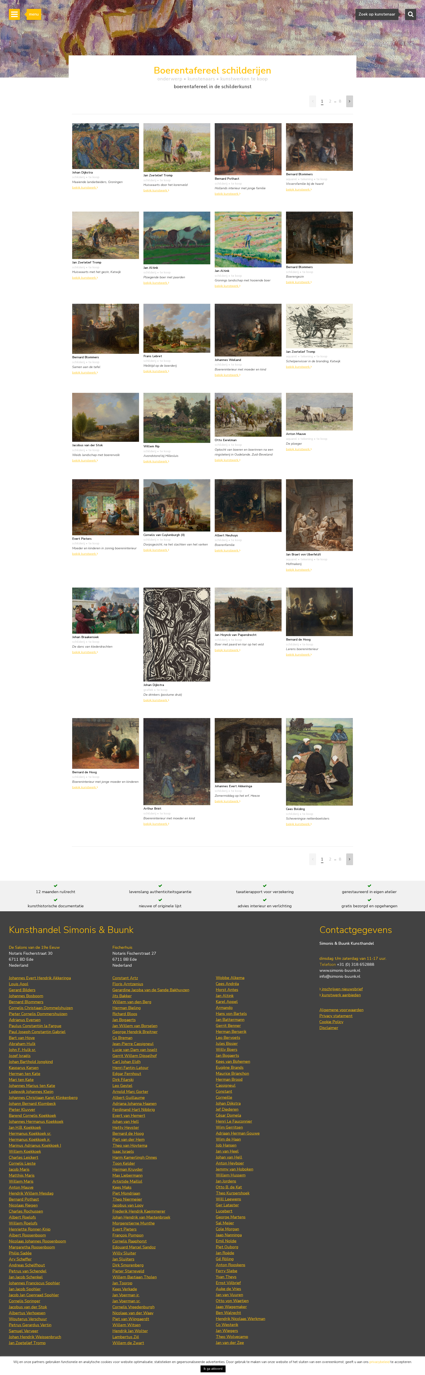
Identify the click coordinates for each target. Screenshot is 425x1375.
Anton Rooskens (230, 1265)
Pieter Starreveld (128, 1271)
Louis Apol (18, 984)
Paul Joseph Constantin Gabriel (37, 1031)
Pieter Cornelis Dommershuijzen (38, 1014)
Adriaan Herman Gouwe (238, 1133)
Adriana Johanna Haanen (134, 1103)
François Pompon (127, 1235)
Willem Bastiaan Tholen (134, 1277)
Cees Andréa (227, 983)
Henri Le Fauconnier (234, 1121)
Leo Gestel (122, 1085)
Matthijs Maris (22, 1175)
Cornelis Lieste (22, 1163)
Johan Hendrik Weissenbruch (35, 1337)
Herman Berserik (231, 1031)
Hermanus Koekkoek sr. (30, 1133)
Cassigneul (226, 1085)
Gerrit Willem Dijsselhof (134, 1055)
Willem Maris (21, 1181)
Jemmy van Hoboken (234, 1169)
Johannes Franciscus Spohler (34, 1283)
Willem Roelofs (23, 1223)
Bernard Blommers (26, 1002)
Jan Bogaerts (124, 1019)
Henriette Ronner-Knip (29, 1229)
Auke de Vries (228, 1288)
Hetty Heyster (125, 1127)
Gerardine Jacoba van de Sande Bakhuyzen (150, 990)
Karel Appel (227, 1001)
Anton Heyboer (230, 1163)
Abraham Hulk (22, 1043)
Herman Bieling (126, 1008)
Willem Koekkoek (25, 1151)
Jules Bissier (227, 1043)
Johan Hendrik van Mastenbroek (141, 1217)
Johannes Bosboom (26, 996)
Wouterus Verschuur (28, 1319)
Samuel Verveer (23, 1331)
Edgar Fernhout (126, 1073)
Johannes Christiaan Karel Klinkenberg (43, 1097)
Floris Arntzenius (127, 984)
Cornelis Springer (24, 1301)
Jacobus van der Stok (28, 1307)
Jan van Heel (227, 1151)
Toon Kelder (123, 1163)
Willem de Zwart (128, 1343)
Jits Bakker (122, 996)
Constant (224, 1091)
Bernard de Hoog (128, 1133)
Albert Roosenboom (27, 1235)
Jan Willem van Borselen (134, 1025)
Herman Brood (229, 1079)
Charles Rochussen (26, 1211)
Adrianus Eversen (25, 1019)
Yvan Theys (226, 1277)
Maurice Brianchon (232, 1073)
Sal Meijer (225, 1223)
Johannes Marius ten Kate (32, 1085)
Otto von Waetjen (232, 1300)
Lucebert (224, 1211)
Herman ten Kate (24, 1073)
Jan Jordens (226, 1181)
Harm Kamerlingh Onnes (134, 1157)
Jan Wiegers (227, 1330)
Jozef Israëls (20, 1055)
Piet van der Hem (128, 1139)
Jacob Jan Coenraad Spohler (34, 1295)
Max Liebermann (127, 1175)
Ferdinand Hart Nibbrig (133, 1109)
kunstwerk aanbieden (341, 995)
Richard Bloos (124, 1014)
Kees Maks (121, 1187)
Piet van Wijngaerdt (130, 1319)
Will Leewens (228, 1199)
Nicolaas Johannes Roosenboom (37, 1241)
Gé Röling (225, 1259)
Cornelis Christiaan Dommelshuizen (41, 1008)
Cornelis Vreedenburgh (133, 1307)
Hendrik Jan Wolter (130, 1331)
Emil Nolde (226, 1241)
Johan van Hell (125, 1121)
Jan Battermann (230, 1019)
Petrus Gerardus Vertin (30, 1325)
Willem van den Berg (131, 1002)
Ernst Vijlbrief (228, 1282)
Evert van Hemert (128, 1115)
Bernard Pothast (24, 1199)
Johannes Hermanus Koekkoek (36, 1121)
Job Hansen (226, 1145)
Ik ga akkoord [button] (213, 1369)
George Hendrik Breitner (135, 1031)
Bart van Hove (22, 1037)
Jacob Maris (19, 1169)
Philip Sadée (20, 1253)
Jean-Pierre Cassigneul (133, 1043)
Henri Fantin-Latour (130, 1067)
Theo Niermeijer (127, 1199)
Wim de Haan (228, 1139)
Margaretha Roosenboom (32, 1247)
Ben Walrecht (228, 1312)
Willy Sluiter (124, 1253)
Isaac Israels (123, 1151)
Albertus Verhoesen (27, 1313)
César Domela (228, 1115)
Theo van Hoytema (129, 1145)
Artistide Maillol (127, 1181)
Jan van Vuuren (229, 1294)
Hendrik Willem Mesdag (31, 1193)
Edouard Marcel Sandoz (134, 1247)
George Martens (230, 1217)
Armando (224, 1007)
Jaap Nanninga (229, 1235)
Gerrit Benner (228, 1025)
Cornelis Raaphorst (129, 1241)
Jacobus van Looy (127, 1205)
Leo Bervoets (228, 1037)
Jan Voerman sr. (126, 1301)
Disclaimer (328, 1027)
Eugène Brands (229, 1067)
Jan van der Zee (230, 1342)
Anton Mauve (21, 1187)
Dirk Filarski (122, 1079)
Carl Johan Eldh (126, 1061)
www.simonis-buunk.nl (339, 970)
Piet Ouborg (227, 1247)
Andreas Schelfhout (27, 1265)
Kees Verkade (124, 1289)
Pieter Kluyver (22, 1109)
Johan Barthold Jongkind (31, 1061)
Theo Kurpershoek (232, 1193)
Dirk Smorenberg (128, 1265)
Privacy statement (336, 1016)
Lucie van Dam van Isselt (134, 1049)
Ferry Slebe (226, 1271)
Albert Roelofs (22, 1217)
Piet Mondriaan (126, 1193)
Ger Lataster (227, 1205)
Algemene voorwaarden (341, 1010)
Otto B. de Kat (229, 1187)
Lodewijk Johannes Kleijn (31, 1091)
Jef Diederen (227, 1109)
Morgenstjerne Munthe (133, 1223)
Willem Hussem (230, 1175)
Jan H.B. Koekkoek (25, 1127)
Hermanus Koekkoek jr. (29, 1139)
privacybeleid (379, 1362)
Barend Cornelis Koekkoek (32, 1115)
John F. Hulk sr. (22, 1049)
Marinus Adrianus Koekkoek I (35, 1145)
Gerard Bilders (22, 990)
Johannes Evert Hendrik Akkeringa (40, 978)
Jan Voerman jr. (125, 1295)
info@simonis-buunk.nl (339, 976)
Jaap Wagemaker (231, 1306)
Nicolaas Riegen (23, 1205)
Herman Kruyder (127, 1169)
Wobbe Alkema (230, 977)
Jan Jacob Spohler (25, 1289)
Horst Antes (227, 989)
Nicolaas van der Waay (132, 1313)
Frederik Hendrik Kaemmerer (138, 1211)
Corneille (224, 1097)
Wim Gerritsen (229, 1127)
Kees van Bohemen (233, 1061)
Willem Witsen (126, 1325)
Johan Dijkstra (228, 1103)
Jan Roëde (225, 1253)
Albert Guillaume (128, 1097)
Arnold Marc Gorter (130, 1091)
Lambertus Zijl (125, 1337)
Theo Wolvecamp (232, 1336)
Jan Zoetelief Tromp (27, 1343)
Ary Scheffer (20, 1259)
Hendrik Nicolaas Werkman (240, 1318)
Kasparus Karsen (24, 1067)
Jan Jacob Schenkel (26, 1277)
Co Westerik (227, 1324)
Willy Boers (226, 1049)
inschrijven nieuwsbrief (342, 989)
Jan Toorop (122, 1283)
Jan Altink (225, 995)
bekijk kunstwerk (84, 187)
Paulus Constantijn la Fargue (35, 1025)
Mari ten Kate (21, 1079)
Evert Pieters (124, 1229)
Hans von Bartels (231, 1013)
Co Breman (122, 1037)
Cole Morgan (227, 1229)
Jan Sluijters (123, 1259)
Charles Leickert (23, 1157)
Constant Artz (125, 978)
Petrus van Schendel (27, 1271)
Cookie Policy (331, 1021)
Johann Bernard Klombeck (32, 1103)
